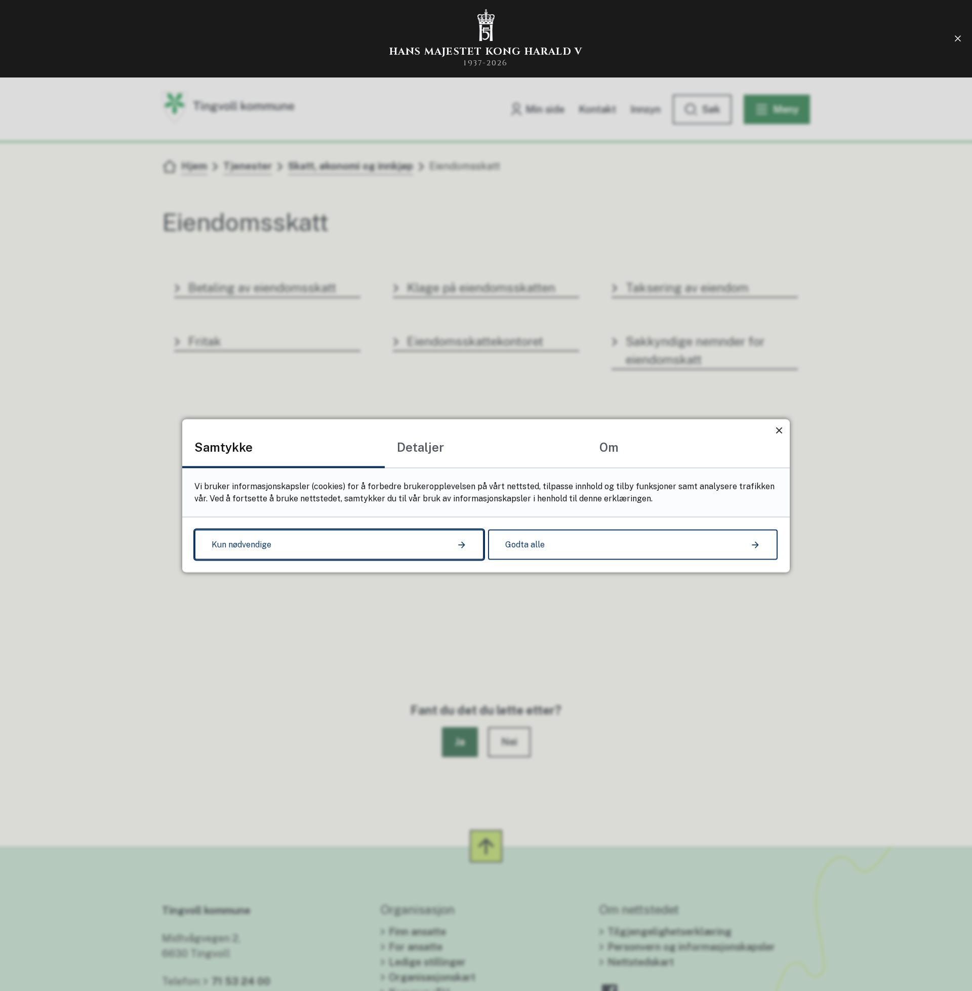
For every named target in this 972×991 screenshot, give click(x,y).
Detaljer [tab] (420, 447)
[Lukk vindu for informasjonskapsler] (779, 429)
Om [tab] (609, 447)
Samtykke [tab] (223, 447)
